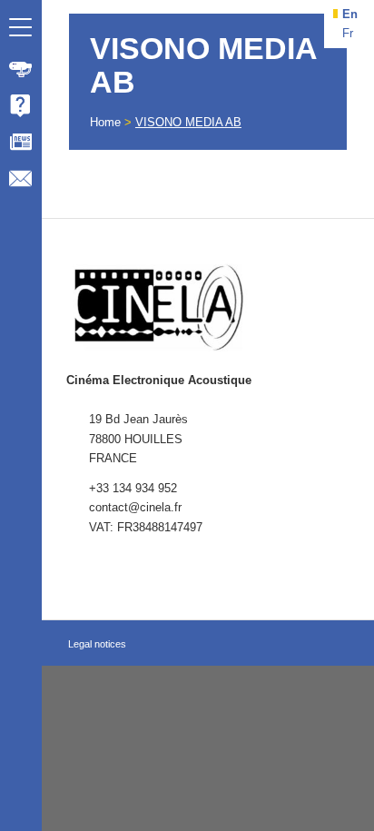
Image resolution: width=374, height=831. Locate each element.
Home (105, 122)
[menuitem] (21, 69)
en (350, 14)
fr (347, 33)
